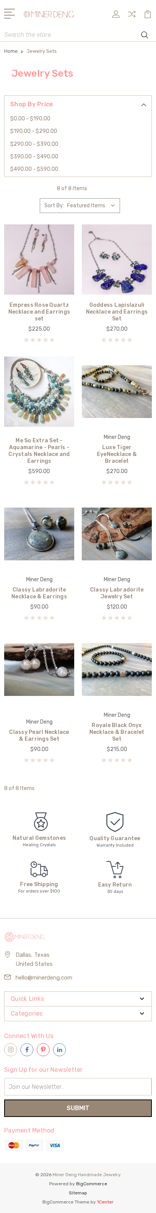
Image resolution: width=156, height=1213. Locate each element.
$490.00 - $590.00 (34, 169)
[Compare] (132, 16)
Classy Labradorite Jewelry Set (117, 593)
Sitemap (78, 1193)
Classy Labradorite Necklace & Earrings (39, 593)
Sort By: (54, 205)
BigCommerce (91, 1183)
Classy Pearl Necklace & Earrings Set (39, 735)
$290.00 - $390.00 (34, 144)
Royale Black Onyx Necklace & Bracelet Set (117, 732)
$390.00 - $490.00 (34, 156)
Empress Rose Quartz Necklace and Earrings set (39, 312)
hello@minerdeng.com (44, 977)
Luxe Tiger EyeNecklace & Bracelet (117, 454)
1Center (105, 1202)
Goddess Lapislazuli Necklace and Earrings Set (117, 312)
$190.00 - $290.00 (33, 131)
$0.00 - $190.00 (30, 118)
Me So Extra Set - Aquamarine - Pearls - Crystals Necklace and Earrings (39, 450)
